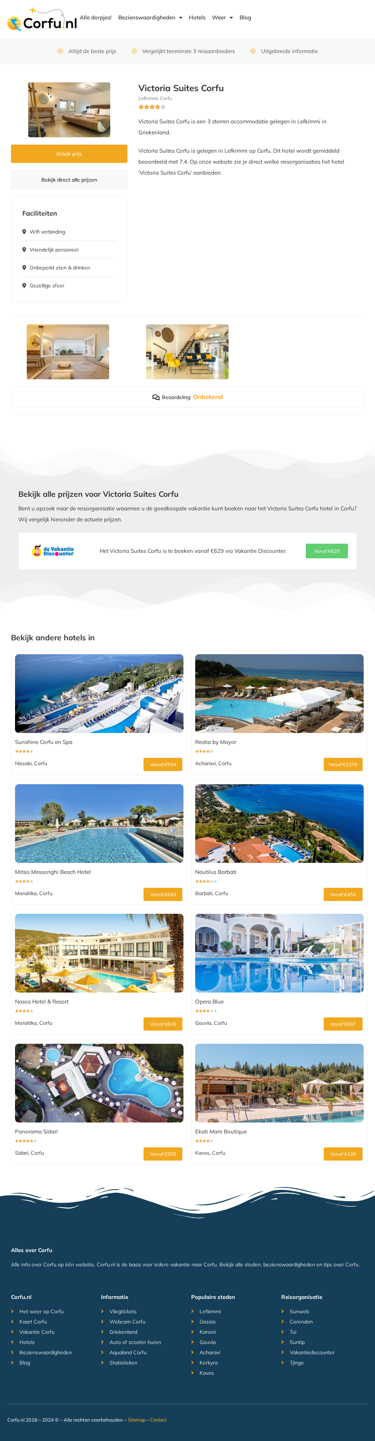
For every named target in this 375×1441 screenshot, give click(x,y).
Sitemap (136, 1420)
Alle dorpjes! (96, 17)
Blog (245, 17)
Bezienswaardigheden (146, 17)
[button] (327, 551)
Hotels (197, 17)
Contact (159, 1420)
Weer (219, 17)
